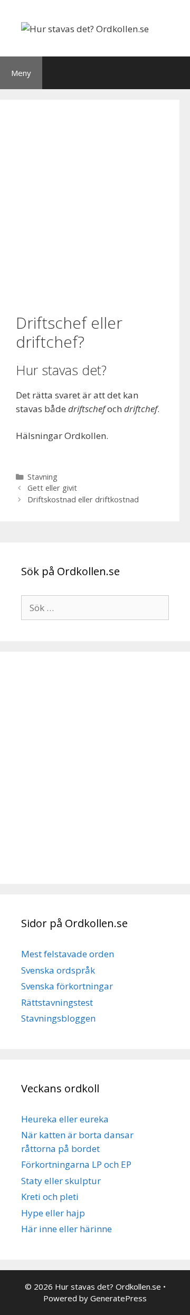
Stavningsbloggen (58, 1018)
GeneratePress (118, 1298)
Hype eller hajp (53, 1213)
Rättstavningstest (57, 1002)
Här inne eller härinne (66, 1229)
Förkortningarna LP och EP (76, 1164)
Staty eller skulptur (61, 1181)
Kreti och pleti (50, 1196)
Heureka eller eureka (65, 1119)
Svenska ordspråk (58, 970)
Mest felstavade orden (67, 954)
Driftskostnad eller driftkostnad (83, 499)
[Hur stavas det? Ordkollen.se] (85, 28)
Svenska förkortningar (67, 986)
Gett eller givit (52, 488)
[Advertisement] (95, 205)
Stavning (42, 477)
